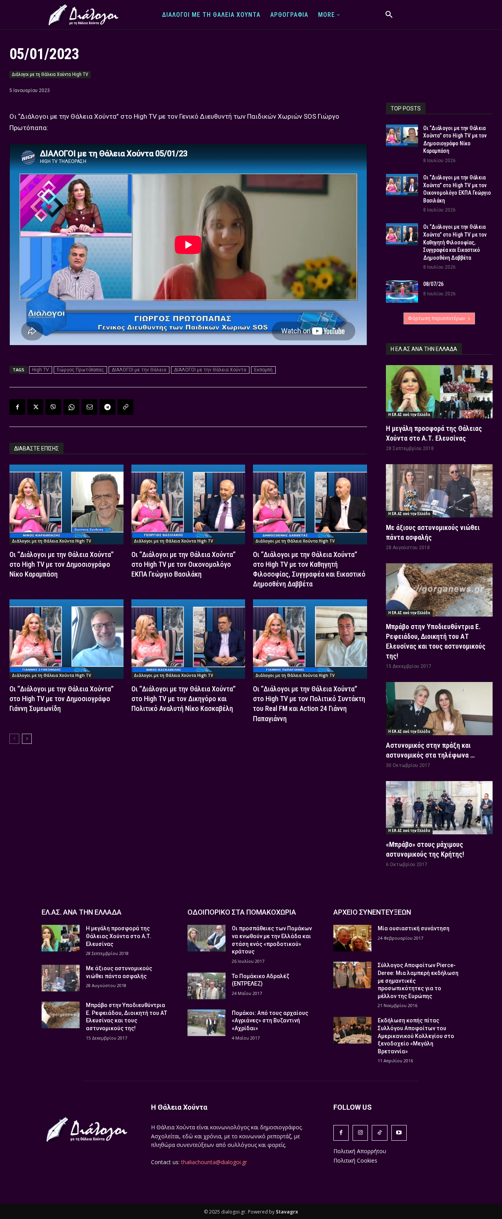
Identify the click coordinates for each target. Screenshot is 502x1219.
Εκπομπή (263, 370)
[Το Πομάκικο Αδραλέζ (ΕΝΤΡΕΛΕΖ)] (206, 986)
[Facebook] (17, 407)
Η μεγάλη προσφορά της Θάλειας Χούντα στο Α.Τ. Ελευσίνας (118, 936)
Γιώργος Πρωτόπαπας (80, 370)
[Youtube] (399, 1132)
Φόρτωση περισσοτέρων (436, 318)
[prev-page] (14, 739)
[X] (35, 407)
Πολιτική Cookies (355, 1160)
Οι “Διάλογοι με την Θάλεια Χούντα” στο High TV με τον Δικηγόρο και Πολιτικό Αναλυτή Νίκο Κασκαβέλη (183, 699)
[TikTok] (379, 1132)
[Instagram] (360, 1132)
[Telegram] (107, 407)
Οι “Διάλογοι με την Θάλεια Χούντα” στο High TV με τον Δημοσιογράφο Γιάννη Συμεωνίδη (61, 699)
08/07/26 (433, 284)
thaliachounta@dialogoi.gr (214, 1162)
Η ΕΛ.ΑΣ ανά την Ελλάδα (409, 414)
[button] (389, 14)
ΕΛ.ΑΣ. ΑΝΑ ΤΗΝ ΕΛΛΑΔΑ (82, 912)
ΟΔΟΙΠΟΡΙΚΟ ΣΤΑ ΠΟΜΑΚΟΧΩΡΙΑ (241, 912)
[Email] (89, 407)
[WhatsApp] (71, 407)
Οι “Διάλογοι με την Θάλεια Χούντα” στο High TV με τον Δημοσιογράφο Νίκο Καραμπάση (61, 564)
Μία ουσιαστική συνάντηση (413, 928)
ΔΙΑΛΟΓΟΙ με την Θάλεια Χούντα (210, 370)
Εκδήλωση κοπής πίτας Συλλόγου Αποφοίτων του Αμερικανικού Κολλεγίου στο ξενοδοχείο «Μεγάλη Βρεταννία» (416, 1035)
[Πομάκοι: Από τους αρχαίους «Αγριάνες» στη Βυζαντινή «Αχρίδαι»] (206, 1022)
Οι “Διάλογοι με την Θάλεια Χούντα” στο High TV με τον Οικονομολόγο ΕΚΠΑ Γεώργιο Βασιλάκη (183, 564)
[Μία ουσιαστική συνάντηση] (352, 938)
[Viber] (53, 407)
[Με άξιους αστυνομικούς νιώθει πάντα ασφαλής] (439, 490)
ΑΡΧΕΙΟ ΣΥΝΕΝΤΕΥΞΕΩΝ (372, 912)
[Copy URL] (125, 407)
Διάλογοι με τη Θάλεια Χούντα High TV (50, 74)
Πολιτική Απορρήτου (359, 1151)
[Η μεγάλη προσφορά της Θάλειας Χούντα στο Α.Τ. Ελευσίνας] (439, 391)
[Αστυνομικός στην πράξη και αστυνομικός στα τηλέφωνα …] (439, 708)
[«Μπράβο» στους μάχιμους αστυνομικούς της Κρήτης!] (439, 807)
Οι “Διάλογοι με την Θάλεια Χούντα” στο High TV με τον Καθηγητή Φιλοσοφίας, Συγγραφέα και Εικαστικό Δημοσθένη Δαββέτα (455, 242)
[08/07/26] (402, 291)
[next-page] (27, 739)
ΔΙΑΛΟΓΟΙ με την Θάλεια (139, 370)
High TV (40, 370)
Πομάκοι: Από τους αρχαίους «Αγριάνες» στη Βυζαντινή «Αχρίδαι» (270, 1020)
